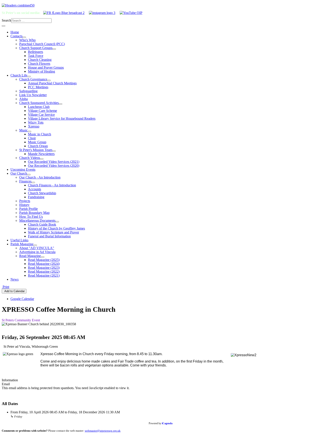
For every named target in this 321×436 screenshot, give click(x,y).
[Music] (29, 131)
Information (10, 380)
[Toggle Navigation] (3, 26)
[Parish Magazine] (35, 245)
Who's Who (27, 40)
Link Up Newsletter (33, 95)
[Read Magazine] (42, 257)
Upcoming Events (22, 169)
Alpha (23, 99)
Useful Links (19, 240)
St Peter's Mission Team (35, 150)
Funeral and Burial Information (49, 236)
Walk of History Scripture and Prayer (53, 232)
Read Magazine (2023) (44, 267)
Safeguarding (28, 91)
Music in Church (39, 134)
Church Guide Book (42, 224)
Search (6, 20)
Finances (25, 181)
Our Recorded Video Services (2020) (53, 165)
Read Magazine (30, 256)
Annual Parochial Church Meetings (52, 83)
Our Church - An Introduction (39, 177)
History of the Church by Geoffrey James (56, 228)
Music (23, 130)
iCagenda (167, 423)
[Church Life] (29, 76)
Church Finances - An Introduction (52, 185)
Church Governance (33, 79)
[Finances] (33, 182)
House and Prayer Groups (46, 67)
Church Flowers (39, 63)
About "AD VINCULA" (36, 248)
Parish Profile (28, 209)
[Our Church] (29, 174)
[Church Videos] (41, 159)
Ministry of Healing (41, 71)
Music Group (37, 142)
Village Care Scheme (42, 110)
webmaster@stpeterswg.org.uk (103, 430)
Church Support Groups (35, 48)
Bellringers (35, 52)
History (24, 205)
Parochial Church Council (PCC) (42, 44)
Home (14, 32)
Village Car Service (41, 114)
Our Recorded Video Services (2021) (53, 162)
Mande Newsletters (41, 154)
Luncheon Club (39, 107)
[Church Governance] (49, 80)
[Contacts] (24, 37)
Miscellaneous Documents (37, 220)
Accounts (34, 189)
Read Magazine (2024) (44, 264)
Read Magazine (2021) (44, 275)
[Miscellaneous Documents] (57, 221)
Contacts (16, 36)
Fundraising (36, 197)
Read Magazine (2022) (44, 271)
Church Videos (29, 158)
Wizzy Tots (35, 122)
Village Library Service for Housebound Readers (61, 118)
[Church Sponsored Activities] (60, 104)
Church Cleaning (40, 59)
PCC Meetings (38, 87)
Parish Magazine (21, 244)
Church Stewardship (42, 193)
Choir (32, 138)
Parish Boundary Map (34, 213)
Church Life (18, 75)
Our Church (18, 173)
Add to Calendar (14, 291)
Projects (24, 201)
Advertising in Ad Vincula (37, 252)
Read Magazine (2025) (44, 260)
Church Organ (38, 146)
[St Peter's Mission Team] (54, 151)
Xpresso (33, 126)
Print (5, 287)
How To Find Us (31, 216)
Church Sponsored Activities (39, 103)
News (14, 279)
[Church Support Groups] (54, 49)
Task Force (35, 56)
